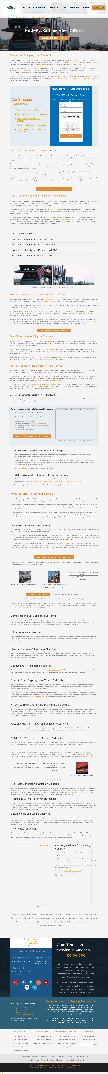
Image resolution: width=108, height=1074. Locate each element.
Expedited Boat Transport (43, 1039)
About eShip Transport (75, 1060)
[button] (11, 580)
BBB (95, 818)
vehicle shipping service (56, 78)
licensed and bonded (63, 219)
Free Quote (30, 7)
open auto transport (37, 423)
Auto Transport (20, 1031)
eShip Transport (42, 64)
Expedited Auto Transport (20, 1050)
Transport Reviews (56, 1060)
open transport (18, 790)
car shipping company (50, 301)
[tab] (38, 594)
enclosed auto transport (54, 670)
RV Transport (88, 1031)
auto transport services (51, 299)
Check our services (50, 388)
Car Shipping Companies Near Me (24, 1014)
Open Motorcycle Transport (66, 1039)
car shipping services (30, 158)
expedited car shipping (78, 313)
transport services (38, 357)
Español (64, 7)
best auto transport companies (37, 696)
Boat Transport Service (44, 1036)
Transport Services (40, 7)
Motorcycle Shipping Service (66, 1036)
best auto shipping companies (72, 871)
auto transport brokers (51, 341)
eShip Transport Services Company (66, 1065)
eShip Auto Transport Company (34, 1056)
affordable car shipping (74, 481)
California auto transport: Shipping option (31, 110)
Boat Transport (43, 1031)
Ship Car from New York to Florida (24, 1008)
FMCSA (65, 384)
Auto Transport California (22, 1006)
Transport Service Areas (19, 17)
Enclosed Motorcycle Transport (66, 1043)
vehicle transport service (82, 99)
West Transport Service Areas (36, 17)
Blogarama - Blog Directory (8, 1073)
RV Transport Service (88, 1036)
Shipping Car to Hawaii (21, 1012)
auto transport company (56, 380)
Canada (38, 462)
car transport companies (51, 359)
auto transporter (34, 378)
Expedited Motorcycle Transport (66, 1047)
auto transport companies (48, 349)
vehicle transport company (39, 384)
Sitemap (53, 1065)
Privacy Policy (33, 1065)
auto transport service (29, 70)
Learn (77, 7)
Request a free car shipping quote (80, 78)
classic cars (76, 792)
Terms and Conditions (44, 1065)
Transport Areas (54, 7)
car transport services (86, 756)
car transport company (80, 60)
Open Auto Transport (20, 1039)
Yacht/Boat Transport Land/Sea (43, 1043)
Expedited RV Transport (88, 1039)
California (34, 60)
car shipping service (54, 209)
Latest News (85, 7)
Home (24, 7)
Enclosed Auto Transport (20, 1047)
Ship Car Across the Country (22, 1010)
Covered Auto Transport (20, 1043)
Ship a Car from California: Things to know (32, 114)
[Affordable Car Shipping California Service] (50, 874)
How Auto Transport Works (35, 1060)
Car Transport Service (20, 1036)
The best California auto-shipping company (32, 125)
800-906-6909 (23, 468)
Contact (72, 7)
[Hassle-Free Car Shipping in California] (54, 275)
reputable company (69, 543)
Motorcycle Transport (65, 1031)
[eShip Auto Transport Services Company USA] (11, 7)
